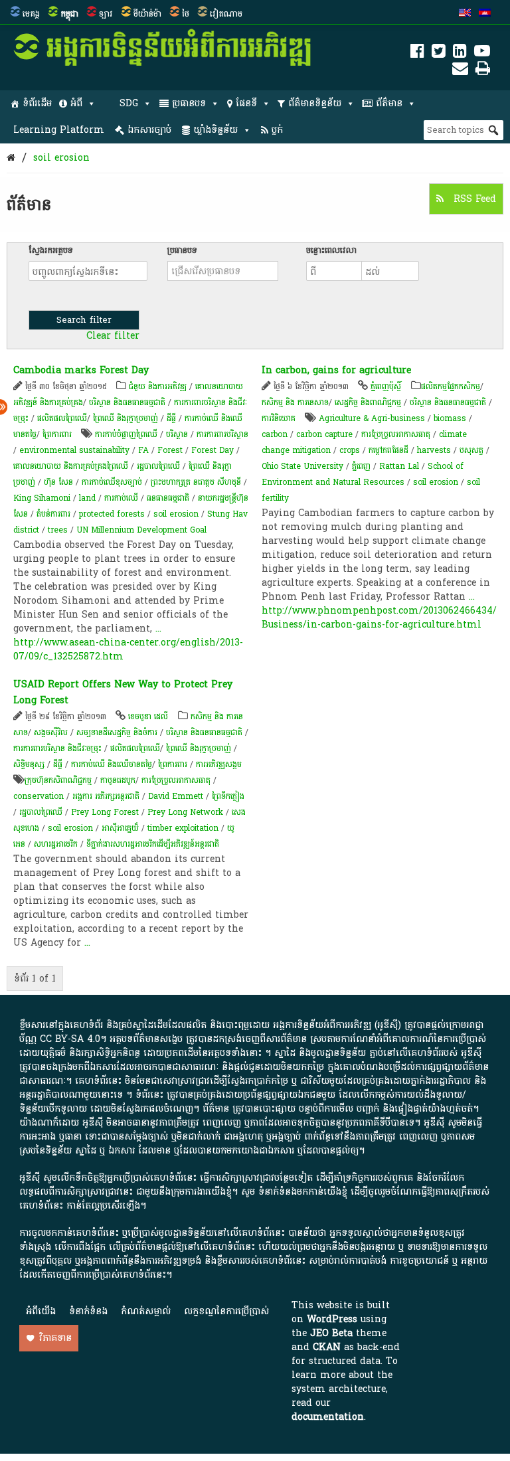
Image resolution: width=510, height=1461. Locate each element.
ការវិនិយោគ (279, 418)
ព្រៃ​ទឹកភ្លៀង (228, 796)
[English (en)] (465, 14)
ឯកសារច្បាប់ (149, 130)
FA (143, 450)
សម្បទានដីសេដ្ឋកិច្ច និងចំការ (116, 732)
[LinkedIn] (460, 53)
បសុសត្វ (471, 450)
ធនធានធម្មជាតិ (168, 498)
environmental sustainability (74, 450)
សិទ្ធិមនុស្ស (28, 764)
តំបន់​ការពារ (53, 514)
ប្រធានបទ (189, 103)
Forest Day (212, 450)
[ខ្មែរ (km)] (485, 14)
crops (349, 450)
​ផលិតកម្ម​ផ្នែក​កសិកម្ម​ (450, 386)
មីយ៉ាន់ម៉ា (147, 14)
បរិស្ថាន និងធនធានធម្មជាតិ (127, 402)
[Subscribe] (460, 70)
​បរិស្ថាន (177, 434)
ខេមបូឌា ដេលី (148, 716)
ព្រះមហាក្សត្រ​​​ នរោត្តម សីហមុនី (196, 482)
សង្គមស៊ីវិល (51, 732)
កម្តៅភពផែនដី (388, 450)
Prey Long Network (185, 812)
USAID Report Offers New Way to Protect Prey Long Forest (122, 692)
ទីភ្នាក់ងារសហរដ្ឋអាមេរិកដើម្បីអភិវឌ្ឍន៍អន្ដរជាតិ (152, 844)
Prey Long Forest (105, 812)
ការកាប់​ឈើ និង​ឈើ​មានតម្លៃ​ (111, 764)
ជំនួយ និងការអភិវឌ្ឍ (158, 386)
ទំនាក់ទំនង (88, 1311)
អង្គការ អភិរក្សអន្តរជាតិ (105, 796)
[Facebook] (417, 53)
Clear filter (112, 336)
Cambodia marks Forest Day (81, 370)
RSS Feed (473, 199)
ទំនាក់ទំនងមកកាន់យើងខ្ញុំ (302, 1191)
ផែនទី (246, 103)
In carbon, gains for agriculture (336, 370)
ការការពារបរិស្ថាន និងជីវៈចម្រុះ (57, 748)
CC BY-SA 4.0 (70, 1039)
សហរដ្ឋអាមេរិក (56, 844)
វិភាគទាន (55, 1338)
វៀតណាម (226, 14)
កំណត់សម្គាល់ (146, 1311)
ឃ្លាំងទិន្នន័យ (215, 130)
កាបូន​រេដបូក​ (117, 780)
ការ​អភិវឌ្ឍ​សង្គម (219, 764)
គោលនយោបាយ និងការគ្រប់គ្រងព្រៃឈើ (70, 466)
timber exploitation (182, 828)
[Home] (11, 157)
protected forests (112, 514)
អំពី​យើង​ (41, 1311)
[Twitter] (439, 53)
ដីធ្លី (171, 418)
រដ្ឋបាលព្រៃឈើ (158, 466)
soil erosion (61, 157)
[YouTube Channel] (482, 53)
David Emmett (175, 796)
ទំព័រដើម (37, 103)
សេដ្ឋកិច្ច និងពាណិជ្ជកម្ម (368, 402)
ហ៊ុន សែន (58, 482)
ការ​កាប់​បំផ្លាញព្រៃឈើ (126, 434)
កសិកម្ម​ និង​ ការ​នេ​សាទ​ (295, 402)
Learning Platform (58, 130)
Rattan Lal (399, 466)
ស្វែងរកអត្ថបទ (51, 250)
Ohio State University (302, 466)
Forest (170, 450)
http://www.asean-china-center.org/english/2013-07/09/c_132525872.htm (128, 649)
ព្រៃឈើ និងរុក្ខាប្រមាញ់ (125, 418)
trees (58, 530)
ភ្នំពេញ (361, 466)
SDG (129, 103)
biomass (450, 418)
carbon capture (324, 434)
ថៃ (185, 14)
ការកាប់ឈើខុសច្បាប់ (112, 482)
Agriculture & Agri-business (372, 418)
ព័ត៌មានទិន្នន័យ (314, 103)
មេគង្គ (31, 14)
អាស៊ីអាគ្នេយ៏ (120, 828)
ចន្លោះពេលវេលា (331, 250)
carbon (275, 434)
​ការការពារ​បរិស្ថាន (222, 434)
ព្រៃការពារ (57, 434)
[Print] (482, 70)
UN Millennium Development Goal (141, 530)
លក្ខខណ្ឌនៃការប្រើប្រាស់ (226, 1311)
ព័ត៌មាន (389, 103)
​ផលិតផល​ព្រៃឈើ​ (62, 418)
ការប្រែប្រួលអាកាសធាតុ (395, 434)
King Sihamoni (41, 498)
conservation (38, 796)
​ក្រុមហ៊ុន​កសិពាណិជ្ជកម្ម (58, 780)
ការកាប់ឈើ (121, 498)
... (158, 628)
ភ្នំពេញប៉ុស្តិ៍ (386, 386)
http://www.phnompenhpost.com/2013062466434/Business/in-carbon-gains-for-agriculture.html (379, 617)
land (87, 498)
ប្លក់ (277, 130)
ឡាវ (106, 14)
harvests (434, 450)
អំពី (76, 103)
